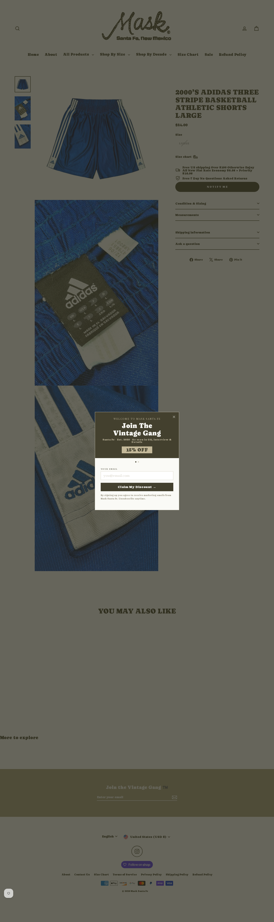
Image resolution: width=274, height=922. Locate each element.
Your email (109, 469)
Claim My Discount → (137, 487)
